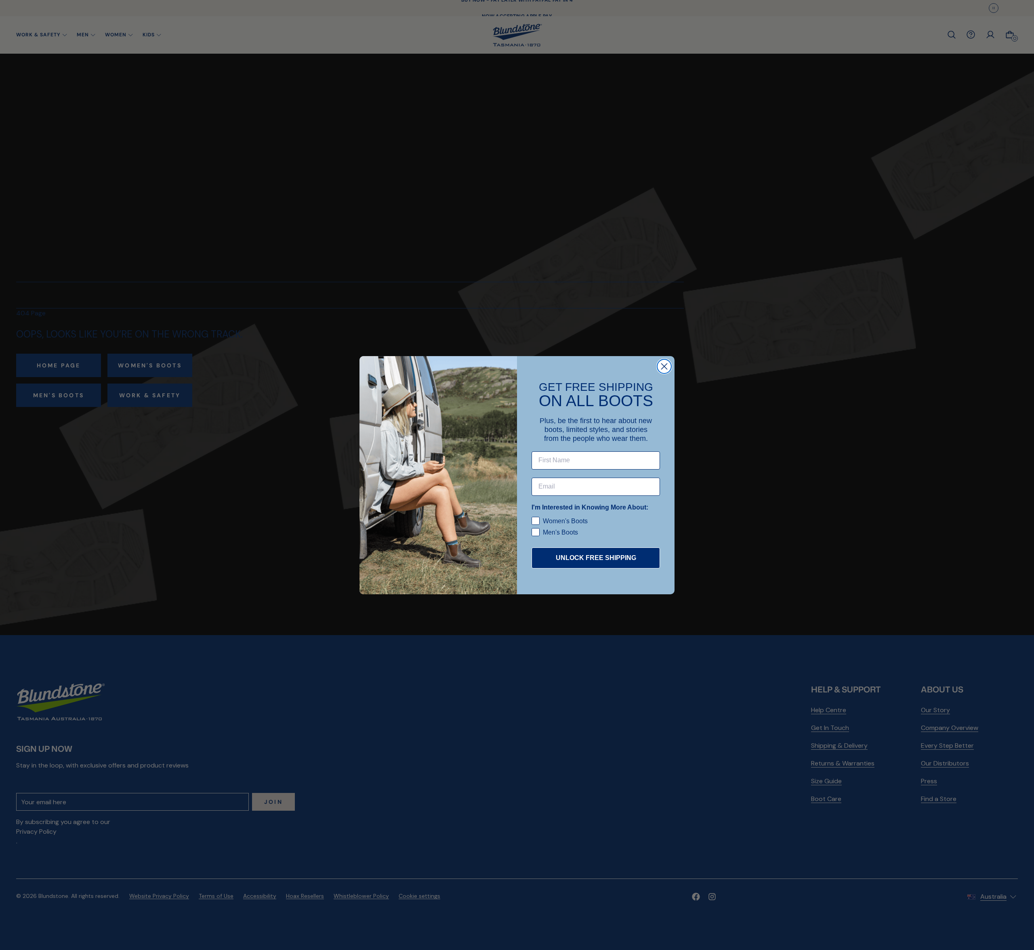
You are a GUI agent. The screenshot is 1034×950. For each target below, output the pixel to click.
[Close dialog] (664, 366)
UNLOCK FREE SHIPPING (596, 557)
